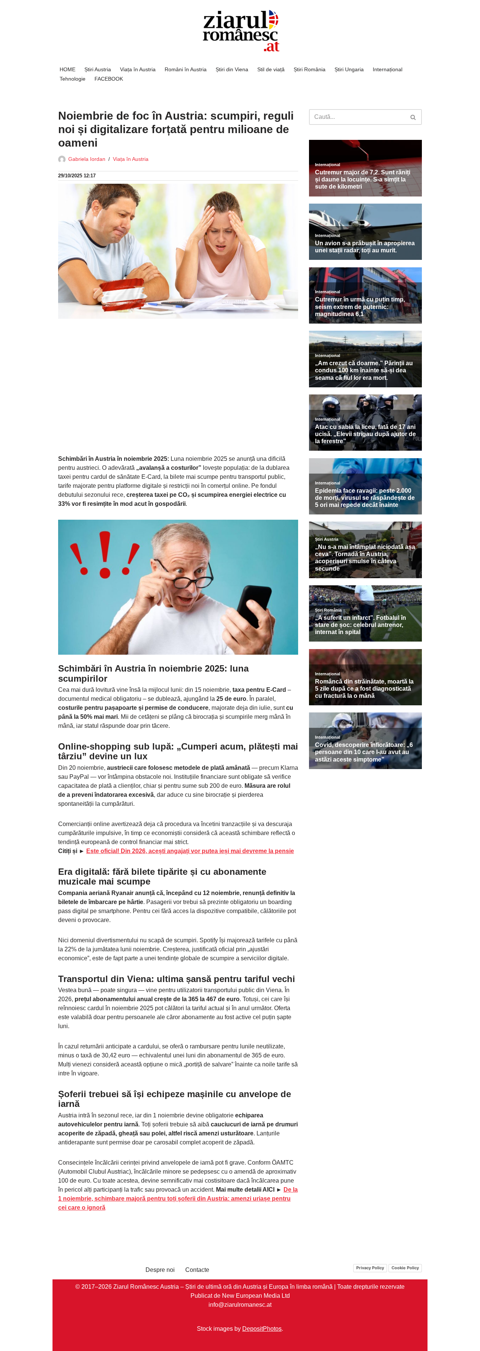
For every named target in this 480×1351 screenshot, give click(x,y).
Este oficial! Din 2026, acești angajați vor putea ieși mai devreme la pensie (190, 851)
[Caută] (413, 117)
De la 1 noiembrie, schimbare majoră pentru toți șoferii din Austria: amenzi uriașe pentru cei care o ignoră (178, 1198)
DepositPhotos (262, 1328)
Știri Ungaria (349, 69)
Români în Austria (186, 69)
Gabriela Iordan (86, 159)
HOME (67, 69)
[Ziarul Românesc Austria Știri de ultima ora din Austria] (240, 31)
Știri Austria (97, 69)
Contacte (197, 1270)
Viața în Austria (138, 69)
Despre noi (160, 1270)
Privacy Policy (370, 1267)
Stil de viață (271, 69)
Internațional (387, 69)
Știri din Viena (232, 69)
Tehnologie (73, 79)
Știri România (310, 69)
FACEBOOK (108, 79)
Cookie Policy (405, 1267)
